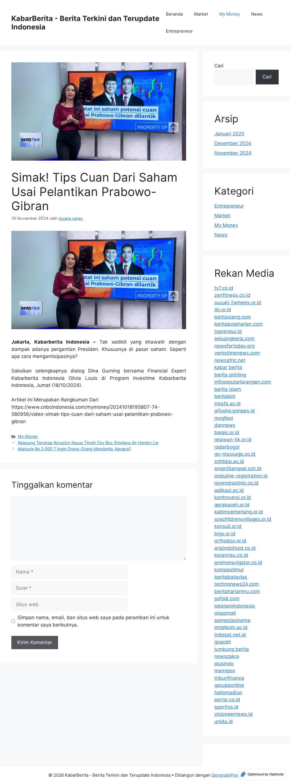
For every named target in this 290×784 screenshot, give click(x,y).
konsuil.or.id (228, 526)
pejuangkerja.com (234, 338)
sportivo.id (226, 707)
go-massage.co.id (234, 454)
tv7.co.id (223, 288)
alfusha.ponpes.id (234, 411)
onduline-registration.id (241, 476)
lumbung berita (231, 649)
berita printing (230, 375)
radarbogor (227, 447)
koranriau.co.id (231, 555)
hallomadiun (228, 692)
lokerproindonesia (234, 606)
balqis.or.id (226, 432)
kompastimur (229, 569)
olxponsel (225, 613)
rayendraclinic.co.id (236, 483)
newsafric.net (229, 360)
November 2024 (232, 153)
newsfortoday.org (234, 346)
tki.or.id (222, 309)
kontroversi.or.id (232, 497)
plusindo (224, 663)
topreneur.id (228, 331)
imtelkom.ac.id (231, 627)
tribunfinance (229, 678)
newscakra (226, 656)
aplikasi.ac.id (229, 490)
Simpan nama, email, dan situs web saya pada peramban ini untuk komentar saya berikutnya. (93, 621)
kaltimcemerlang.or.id (238, 512)
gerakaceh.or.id (232, 505)
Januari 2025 (229, 134)
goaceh (222, 642)
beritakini (224, 396)
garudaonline (229, 685)
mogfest (223, 418)
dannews (224, 425)
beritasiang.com (232, 317)
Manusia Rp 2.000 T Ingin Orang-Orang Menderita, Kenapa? (74, 448)
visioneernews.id (233, 714)
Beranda (174, 14)
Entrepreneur (179, 31)
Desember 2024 (232, 143)
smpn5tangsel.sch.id (237, 468)
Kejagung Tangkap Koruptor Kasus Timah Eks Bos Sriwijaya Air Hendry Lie (88, 442)
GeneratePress (227, 775)
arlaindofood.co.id (235, 548)
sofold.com (227, 598)
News (257, 14)
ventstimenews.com (237, 353)
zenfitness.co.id (232, 295)
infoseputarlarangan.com (242, 382)
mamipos (224, 671)
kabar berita (228, 367)
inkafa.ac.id (227, 403)
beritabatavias (230, 577)
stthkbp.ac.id (229, 461)
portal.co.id (227, 699)
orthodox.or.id (230, 541)
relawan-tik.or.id (232, 439)
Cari (218, 66)
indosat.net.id (230, 635)
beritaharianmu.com (237, 591)
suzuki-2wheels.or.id (237, 302)
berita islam (227, 389)
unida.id (223, 721)
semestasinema (232, 620)
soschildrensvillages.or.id (242, 519)
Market (201, 14)
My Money (229, 14)
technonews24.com (236, 584)
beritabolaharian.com (238, 324)
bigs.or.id (224, 533)
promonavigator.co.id (238, 562)
